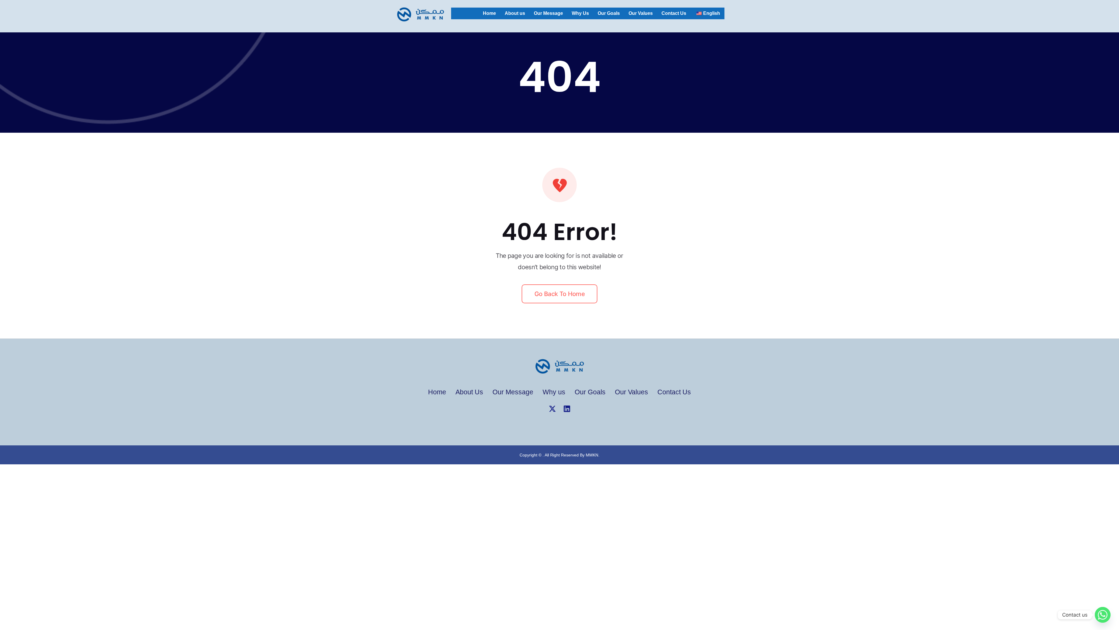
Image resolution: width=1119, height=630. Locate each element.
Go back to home (559, 294)
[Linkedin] (567, 408)
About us (515, 13)
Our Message (548, 13)
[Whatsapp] (1103, 615)
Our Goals (609, 13)
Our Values (641, 13)
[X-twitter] (552, 408)
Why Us (580, 13)
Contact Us (673, 13)
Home (489, 13)
